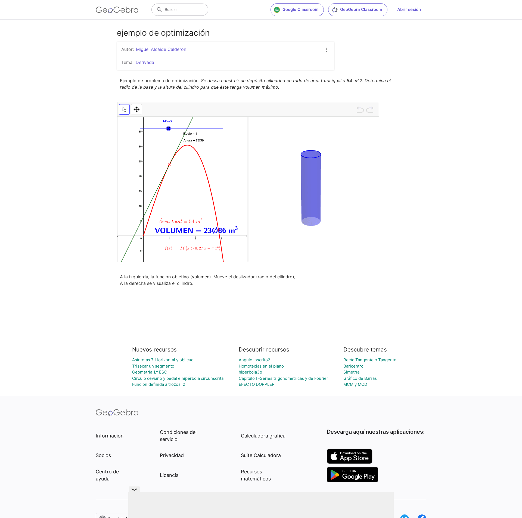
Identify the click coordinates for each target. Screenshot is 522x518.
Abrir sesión (409, 9)
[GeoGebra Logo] (117, 10)
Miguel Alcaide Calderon (161, 49)
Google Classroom (300, 9)
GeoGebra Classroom (361, 9)
